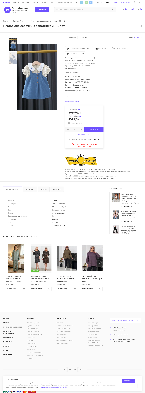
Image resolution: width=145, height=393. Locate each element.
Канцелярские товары (35, 355)
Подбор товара (93, 326)
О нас (5, 350)
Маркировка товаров (95, 345)
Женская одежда (33, 323)
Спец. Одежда (61, 337)
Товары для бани (33, 346)
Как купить (29, 189)
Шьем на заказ (93, 337)
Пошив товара (93, 323)
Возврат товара (93, 331)
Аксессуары (31, 349)
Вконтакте (90, 2)
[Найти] (113, 9)
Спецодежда (31, 343)
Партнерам (61, 318)
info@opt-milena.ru (120, 335)
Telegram (81, 2)
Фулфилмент (92, 334)
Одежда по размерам (34, 334)
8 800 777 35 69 (119, 328)
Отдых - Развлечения (34, 352)
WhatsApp (86, 2)
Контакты (7, 354)
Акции (6, 318)
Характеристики (12, 189)
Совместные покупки (63, 331)
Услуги (6, 323)
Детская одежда (32, 329)
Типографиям (61, 334)
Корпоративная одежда (64, 340)
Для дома (30, 340)
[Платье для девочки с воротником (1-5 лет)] (37, 77)
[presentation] (3, 267)
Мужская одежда (33, 326)
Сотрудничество (62, 343)
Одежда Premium (33, 331)
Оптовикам (60, 323)
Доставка (57, 189)
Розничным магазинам (64, 326)
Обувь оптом (31, 337)
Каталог (31, 318)
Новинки (30, 358)
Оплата (44, 189)
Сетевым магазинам (63, 329)
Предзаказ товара (94, 329)
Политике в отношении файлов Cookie (54, 387)
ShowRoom (8, 337)
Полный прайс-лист (12, 327)
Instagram (70, 369)
